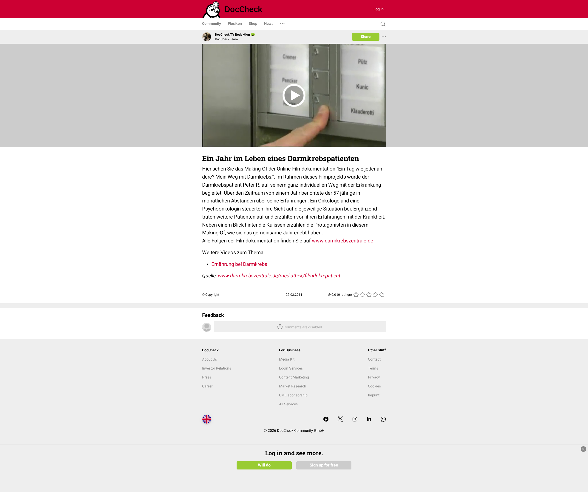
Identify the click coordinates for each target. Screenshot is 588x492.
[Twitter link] (340, 419)
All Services (288, 404)
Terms (373, 368)
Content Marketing (294, 377)
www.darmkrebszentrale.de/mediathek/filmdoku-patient (279, 276)
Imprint (373, 395)
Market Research (292, 386)
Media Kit (286, 359)
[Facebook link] (325, 419)
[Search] (382, 24)
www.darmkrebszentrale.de (342, 241)
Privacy (374, 377)
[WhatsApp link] (383, 419)
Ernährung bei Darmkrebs (239, 264)
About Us (209, 359)
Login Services (291, 368)
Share (366, 36)
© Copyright (210, 294)
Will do (264, 465)
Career (207, 386)
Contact (374, 359)
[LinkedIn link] (369, 419)
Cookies (374, 386)
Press (206, 377)
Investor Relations (216, 368)
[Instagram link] (354, 419)
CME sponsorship (293, 395)
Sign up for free (324, 465)
